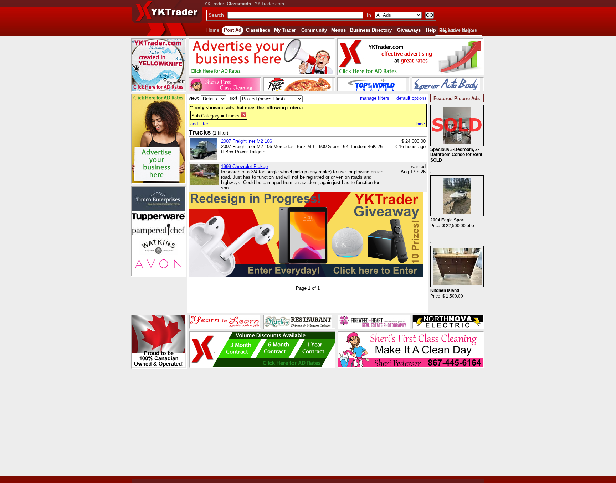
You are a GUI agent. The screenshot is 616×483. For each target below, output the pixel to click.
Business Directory (371, 30)
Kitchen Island (444, 290)
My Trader (285, 30)
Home (212, 30)
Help (431, 30)
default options (411, 98)
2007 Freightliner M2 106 (246, 141)
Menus (338, 30)
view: (194, 98)
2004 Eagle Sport (447, 219)
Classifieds (258, 30)
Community (314, 30)
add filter (199, 123)
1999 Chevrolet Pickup (244, 166)
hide (420, 123)
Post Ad (232, 30)
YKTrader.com (269, 3)
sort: (234, 98)
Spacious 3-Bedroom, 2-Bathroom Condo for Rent (456, 152)
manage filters (374, 98)
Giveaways (409, 30)
